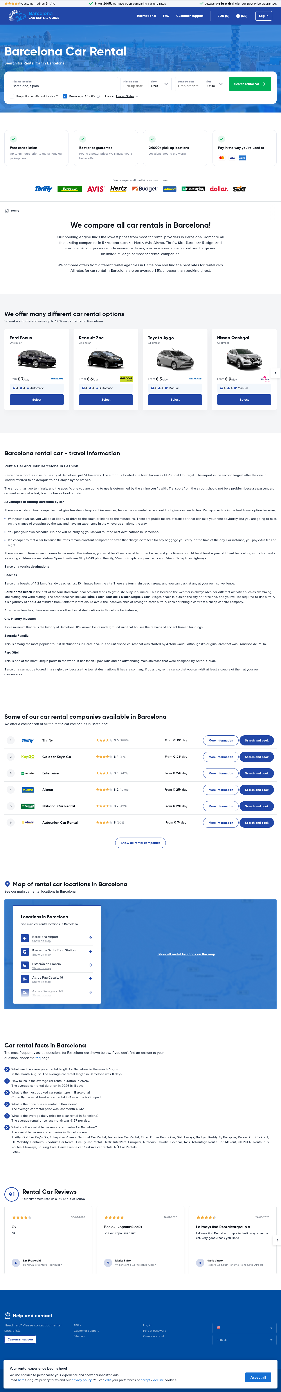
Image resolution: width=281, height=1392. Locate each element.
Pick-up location (22, 82)
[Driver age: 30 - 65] (65, 96)
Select (36, 399)
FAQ (166, 15)
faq (38, 1058)
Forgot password (154, 1331)
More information (221, 740)
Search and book (256, 740)
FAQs (77, 1325)
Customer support (189, 15)
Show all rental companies (140, 842)
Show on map (41, 941)
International (146, 15)
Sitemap (79, 1336)
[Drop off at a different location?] (12, 96)
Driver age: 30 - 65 (82, 96)
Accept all (258, 1377)
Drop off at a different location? (36, 96)
